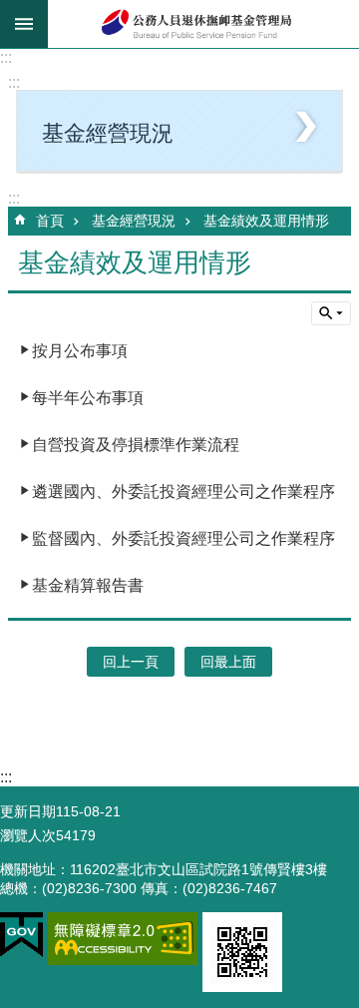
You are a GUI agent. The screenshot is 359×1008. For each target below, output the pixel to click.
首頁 (50, 221)
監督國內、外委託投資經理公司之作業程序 (183, 538)
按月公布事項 (80, 350)
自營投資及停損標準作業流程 (135, 444)
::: (6, 57)
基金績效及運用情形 (266, 221)
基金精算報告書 (88, 585)
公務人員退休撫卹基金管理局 (203, 24)
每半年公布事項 (88, 397)
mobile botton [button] (24, 24)
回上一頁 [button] (131, 662)
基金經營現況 (134, 221)
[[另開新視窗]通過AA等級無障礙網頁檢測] (122, 938)
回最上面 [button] (228, 662)
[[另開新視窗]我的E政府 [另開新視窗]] (21, 935)
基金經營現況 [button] (108, 133)
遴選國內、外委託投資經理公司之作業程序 (183, 491)
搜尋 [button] (331, 313)
